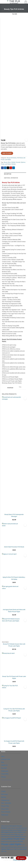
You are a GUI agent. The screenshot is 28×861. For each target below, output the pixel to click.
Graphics (15, 832)
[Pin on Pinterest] (10, 167)
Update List (4, 765)
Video (21, 849)
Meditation (3, 841)
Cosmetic (18, 162)
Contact (3, 791)
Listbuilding (18, 836)
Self (7, 847)
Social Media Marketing (22, 847)
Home (19, 834)
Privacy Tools (5, 809)
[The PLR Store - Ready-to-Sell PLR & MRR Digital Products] (14, 2)
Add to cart (7, 153)
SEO (9, 847)
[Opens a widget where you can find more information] (21, 858)
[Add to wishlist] (26, 139)
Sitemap (3, 777)
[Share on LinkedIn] (13, 167)
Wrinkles (13, 164)
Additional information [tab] (11, 178)
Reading (23, 844)
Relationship (3, 847)
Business (4, 828)
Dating (20, 828)
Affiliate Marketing (5, 826)
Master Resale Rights (16, 839)
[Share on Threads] (8, 167)
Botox (9, 162)
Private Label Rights (6, 164)
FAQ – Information (6, 803)
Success (11, 849)
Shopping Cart (5, 800)
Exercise (9, 830)
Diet (23, 828)
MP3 (19, 841)
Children (9, 828)
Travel (18, 849)
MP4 (21, 841)
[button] (2, 2)
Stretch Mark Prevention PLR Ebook (14, 547)
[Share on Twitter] (5, 167)
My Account (4, 794)
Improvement (4, 836)
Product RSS (4, 774)
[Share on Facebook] (2, 167)
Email (25, 828)
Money (10, 841)
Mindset (7, 841)
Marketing (4, 839)
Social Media (13, 847)
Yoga (5, 851)
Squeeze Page (5, 849)
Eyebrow (23, 162)
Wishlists (3, 797)
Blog (2, 762)
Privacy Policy (5, 806)
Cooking (16, 828)
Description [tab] (7, 174)
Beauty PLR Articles (12, 157)
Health (20, 832)
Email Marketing (4, 830)
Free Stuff (4, 768)
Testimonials (4, 771)
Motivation (15, 841)
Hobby (16, 834)
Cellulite (13, 162)
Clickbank (13, 828)
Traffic (15, 849)
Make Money (23, 836)
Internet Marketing (10, 836)
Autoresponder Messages (15, 826)
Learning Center (5, 759)
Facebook (15, 830)
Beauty (5, 162)
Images (21, 834)
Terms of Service (5, 812)
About (2, 756)
